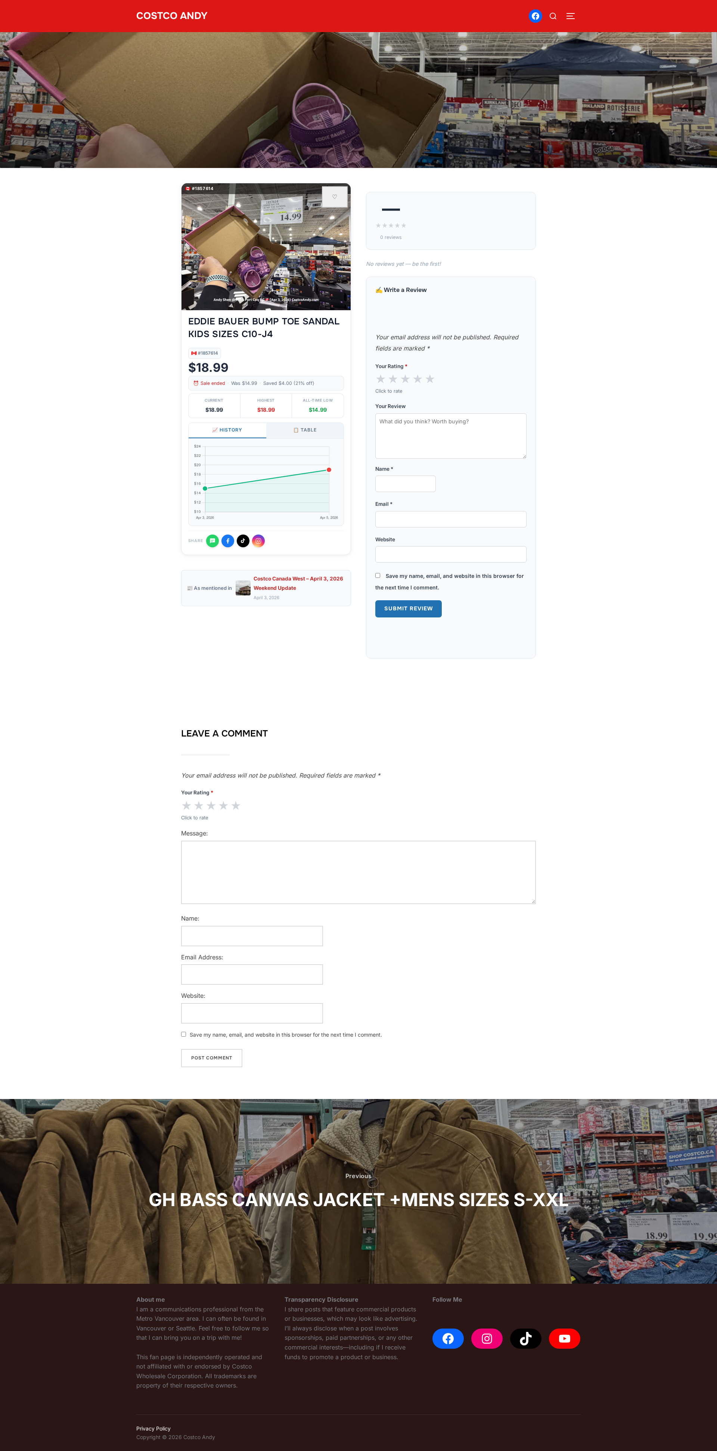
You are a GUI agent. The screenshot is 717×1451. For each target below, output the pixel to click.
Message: (194, 833)
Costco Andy (172, 16)
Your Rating (391, 366)
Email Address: (202, 957)
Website (385, 539)
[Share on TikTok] (243, 541)
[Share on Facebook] (227, 541)
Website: (193, 995)
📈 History (227, 430)
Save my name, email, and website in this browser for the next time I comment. (286, 1034)
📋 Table (305, 430)
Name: (190, 918)
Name (384, 469)
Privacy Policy (153, 1428)
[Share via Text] (212, 541)
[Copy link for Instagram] (258, 541)
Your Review (390, 406)
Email (383, 504)
